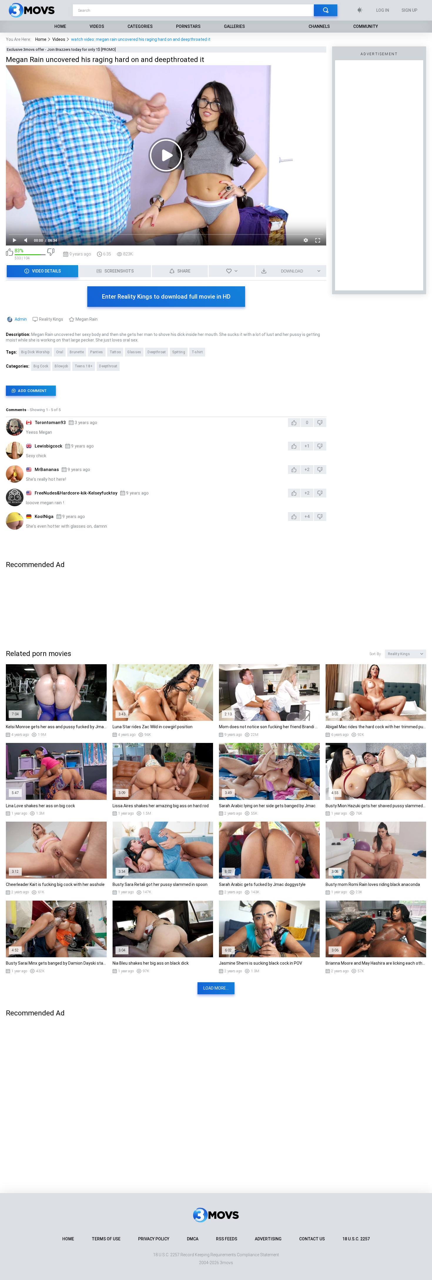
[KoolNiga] (15, 521)
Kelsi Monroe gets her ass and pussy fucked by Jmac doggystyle (56, 726)
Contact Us (312, 1239)
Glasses (134, 352)
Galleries (234, 26)
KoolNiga (44, 516)
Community (365, 26)
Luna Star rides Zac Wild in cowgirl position (152, 726)
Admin (21, 319)
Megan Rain (87, 319)
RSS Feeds (226, 1239)
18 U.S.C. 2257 (356, 1239)
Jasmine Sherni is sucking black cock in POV (260, 963)
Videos (97, 26)
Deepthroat (157, 352)
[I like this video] (9, 254)
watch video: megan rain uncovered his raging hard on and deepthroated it (140, 39)
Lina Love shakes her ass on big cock (40, 805)
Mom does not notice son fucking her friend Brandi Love (269, 726)
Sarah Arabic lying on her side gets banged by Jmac (267, 805)
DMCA (192, 1239)
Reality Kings (51, 319)
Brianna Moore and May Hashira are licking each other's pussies (376, 963)
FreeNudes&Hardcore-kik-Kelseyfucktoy (76, 493)
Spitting (178, 352)
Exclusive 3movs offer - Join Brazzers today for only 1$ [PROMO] (61, 49)
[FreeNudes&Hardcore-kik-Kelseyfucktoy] (15, 497)
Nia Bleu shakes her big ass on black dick (151, 963)
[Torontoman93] (15, 427)
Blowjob (61, 366)
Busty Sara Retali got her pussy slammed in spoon (160, 884)
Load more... (216, 988)
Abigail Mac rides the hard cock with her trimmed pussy (376, 726)
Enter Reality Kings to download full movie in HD (166, 296)
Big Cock (41, 366)
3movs (226, 1262)
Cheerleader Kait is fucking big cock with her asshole (55, 884)
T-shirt (197, 352)
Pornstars (188, 26)
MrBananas (47, 469)
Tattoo (115, 352)
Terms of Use (106, 1239)
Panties (96, 352)
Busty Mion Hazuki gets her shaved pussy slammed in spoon (376, 805)
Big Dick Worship (35, 352)
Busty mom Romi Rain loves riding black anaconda (373, 884)
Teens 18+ (84, 366)
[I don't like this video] (50, 254)
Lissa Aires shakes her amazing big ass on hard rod (161, 805)
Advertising (268, 1239)
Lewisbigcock (48, 446)
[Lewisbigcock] (15, 450)
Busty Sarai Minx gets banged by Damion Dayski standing (56, 963)
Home (60, 26)
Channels (319, 26)
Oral (59, 352)
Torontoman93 (50, 422)
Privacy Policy (153, 1239)
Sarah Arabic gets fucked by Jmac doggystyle (262, 884)
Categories (140, 26)
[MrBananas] (15, 474)
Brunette (77, 352)
